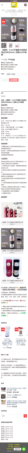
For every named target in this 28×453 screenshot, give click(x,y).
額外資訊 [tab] (3, 96)
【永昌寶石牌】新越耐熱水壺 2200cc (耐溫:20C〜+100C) (21, 342)
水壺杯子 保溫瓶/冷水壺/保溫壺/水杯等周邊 (15, 11)
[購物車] (25, 5)
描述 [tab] (2, 93)
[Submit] (25, 416)
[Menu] (2, 5)
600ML (2, 73)
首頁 (3, 10)
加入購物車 (14, 80)
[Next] (24, 29)
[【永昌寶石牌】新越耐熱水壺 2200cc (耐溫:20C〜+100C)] (21, 331)
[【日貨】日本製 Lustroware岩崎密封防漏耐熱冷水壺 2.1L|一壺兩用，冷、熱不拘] (7, 331)
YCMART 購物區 (11, 10)
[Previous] (3, 29)
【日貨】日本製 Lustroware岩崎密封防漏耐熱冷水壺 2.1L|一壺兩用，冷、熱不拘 (7, 343)
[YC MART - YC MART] (14, 4)
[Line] (24, 449)
